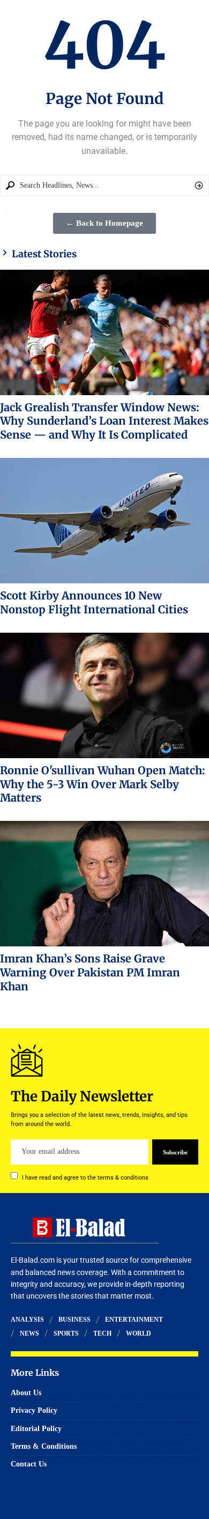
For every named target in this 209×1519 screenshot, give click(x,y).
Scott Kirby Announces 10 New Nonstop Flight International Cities (94, 602)
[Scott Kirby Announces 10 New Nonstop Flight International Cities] (104, 520)
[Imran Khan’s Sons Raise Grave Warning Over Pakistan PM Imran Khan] (104, 883)
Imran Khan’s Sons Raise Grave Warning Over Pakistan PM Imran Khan (90, 972)
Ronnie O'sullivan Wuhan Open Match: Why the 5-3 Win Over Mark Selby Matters (102, 784)
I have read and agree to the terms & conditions (85, 1177)
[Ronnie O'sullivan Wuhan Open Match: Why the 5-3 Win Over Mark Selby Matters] (104, 695)
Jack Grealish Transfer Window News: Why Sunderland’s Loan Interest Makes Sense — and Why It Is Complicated (104, 421)
